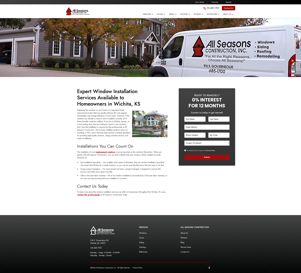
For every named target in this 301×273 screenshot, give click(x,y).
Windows (143, 233)
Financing (215, 2)
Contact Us (228, 8)
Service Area (186, 247)
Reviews (184, 237)
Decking (142, 247)
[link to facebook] (209, 267)
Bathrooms (143, 252)
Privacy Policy (137, 268)
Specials (228, 2)
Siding (141, 242)
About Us (184, 233)
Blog (182, 242)
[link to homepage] (77, 11)
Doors (141, 237)
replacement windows (105, 152)
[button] (148, 14)
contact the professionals (88, 194)
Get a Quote (199, 2)
